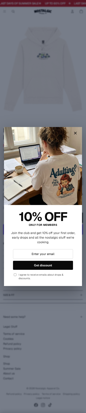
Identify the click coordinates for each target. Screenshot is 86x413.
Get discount (43, 265)
